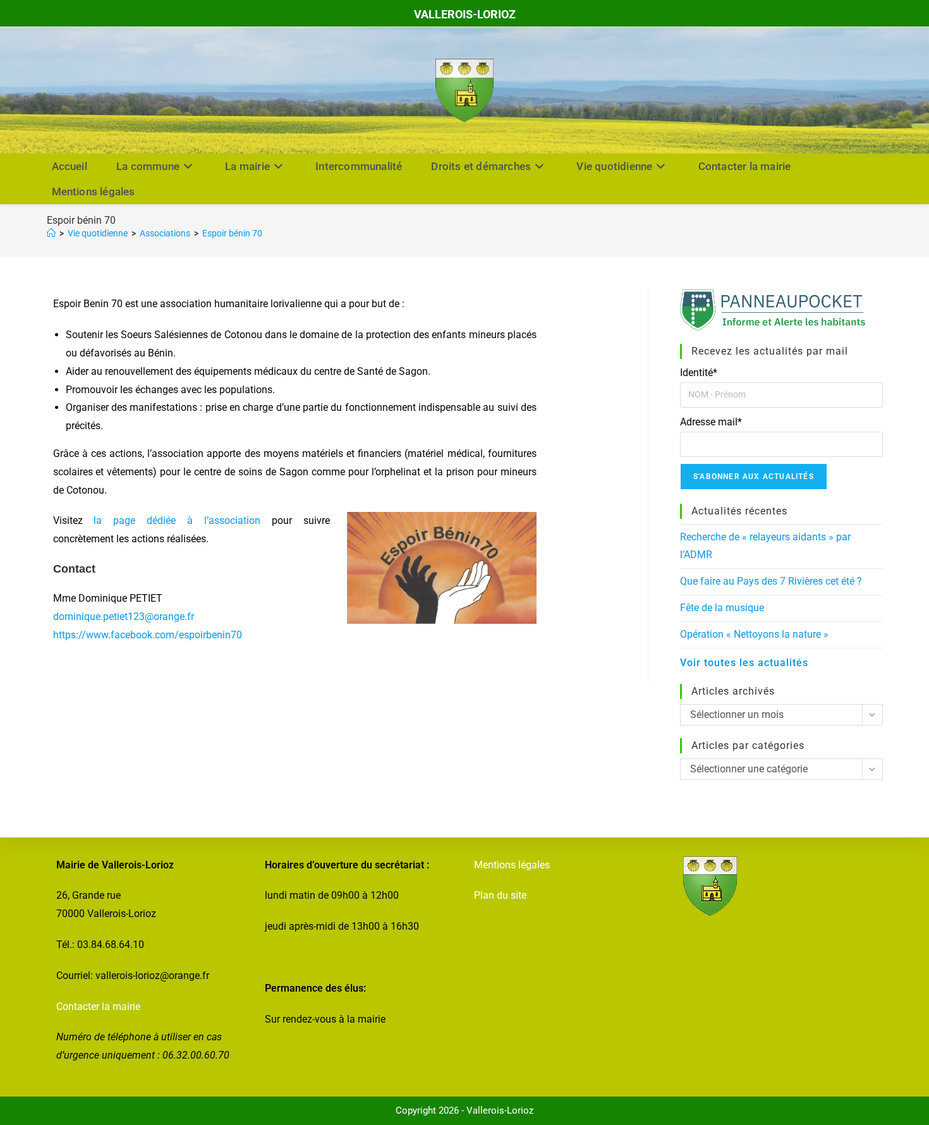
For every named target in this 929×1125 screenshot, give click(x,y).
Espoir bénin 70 (232, 233)
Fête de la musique (722, 608)
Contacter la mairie (98, 1006)
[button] (295, 618)
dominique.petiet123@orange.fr (123, 617)
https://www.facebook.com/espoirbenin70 (147, 635)
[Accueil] (51, 233)
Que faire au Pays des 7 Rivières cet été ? (771, 581)
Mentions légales (512, 865)
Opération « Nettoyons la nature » (754, 634)
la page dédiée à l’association (177, 520)
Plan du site (500, 895)
